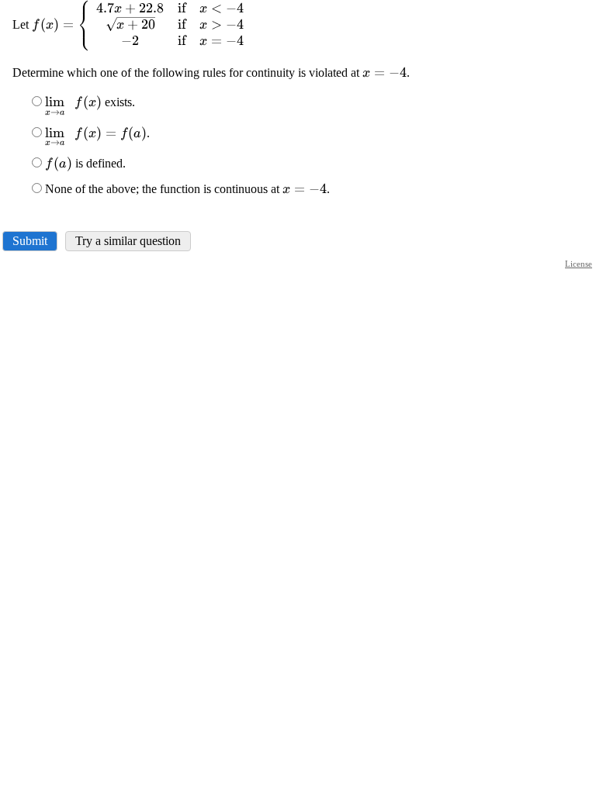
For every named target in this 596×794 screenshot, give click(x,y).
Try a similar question (128, 240)
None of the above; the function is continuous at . (187, 188)
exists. (90, 102)
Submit (29, 240)
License (578, 263)
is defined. (85, 163)
